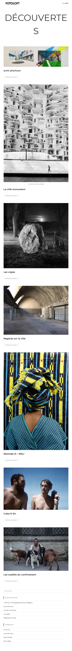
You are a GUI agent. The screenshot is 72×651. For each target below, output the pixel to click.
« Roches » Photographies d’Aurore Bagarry (18, 602)
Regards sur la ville (15, 338)
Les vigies (9, 272)
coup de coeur (9, 633)
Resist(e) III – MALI (14, 454)
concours (7, 630)
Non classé (7, 641)
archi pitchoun (12, 70)
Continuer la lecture (12, 77)
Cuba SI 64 (10, 513)
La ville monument (14, 189)
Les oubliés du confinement (20, 574)
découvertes (8, 637)
